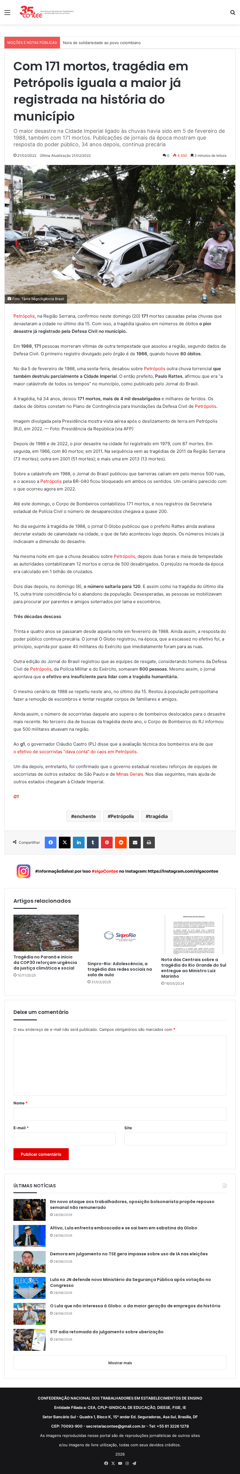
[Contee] (47, 12)
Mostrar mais (120, 1362)
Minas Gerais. (130, 774)
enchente (85, 816)
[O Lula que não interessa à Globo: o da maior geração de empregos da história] (29, 1314)
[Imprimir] (149, 842)
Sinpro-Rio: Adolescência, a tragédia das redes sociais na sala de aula (120, 969)
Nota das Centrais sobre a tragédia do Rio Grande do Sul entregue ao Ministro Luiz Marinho (193, 968)
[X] (65, 842)
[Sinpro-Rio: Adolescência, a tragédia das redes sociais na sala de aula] (120, 936)
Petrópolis (24, 316)
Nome (20, 1103)
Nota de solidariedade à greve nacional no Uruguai (109, 42)
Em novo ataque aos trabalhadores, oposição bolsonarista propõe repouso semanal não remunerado (132, 1204)
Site (128, 1127)
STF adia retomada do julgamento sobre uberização (107, 1332)
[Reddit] (121, 842)
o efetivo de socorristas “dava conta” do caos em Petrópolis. (75, 751)
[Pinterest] (107, 842)
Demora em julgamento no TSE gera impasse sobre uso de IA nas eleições (129, 1254)
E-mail (21, 1127)
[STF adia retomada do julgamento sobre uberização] (29, 1340)
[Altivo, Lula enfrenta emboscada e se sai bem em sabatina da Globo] (29, 1236)
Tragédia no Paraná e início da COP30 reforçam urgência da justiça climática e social (45, 962)
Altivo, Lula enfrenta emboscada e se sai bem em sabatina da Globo (123, 1228)
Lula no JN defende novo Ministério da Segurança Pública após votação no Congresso (130, 1282)
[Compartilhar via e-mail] (135, 842)
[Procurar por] (233, 14)
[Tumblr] (93, 842)
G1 (16, 796)
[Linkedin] (79, 842)
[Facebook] (50, 842)
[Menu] (7, 14)
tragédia (158, 816)
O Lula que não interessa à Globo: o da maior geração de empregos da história (135, 1306)
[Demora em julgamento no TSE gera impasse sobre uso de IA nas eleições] (29, 1262)
